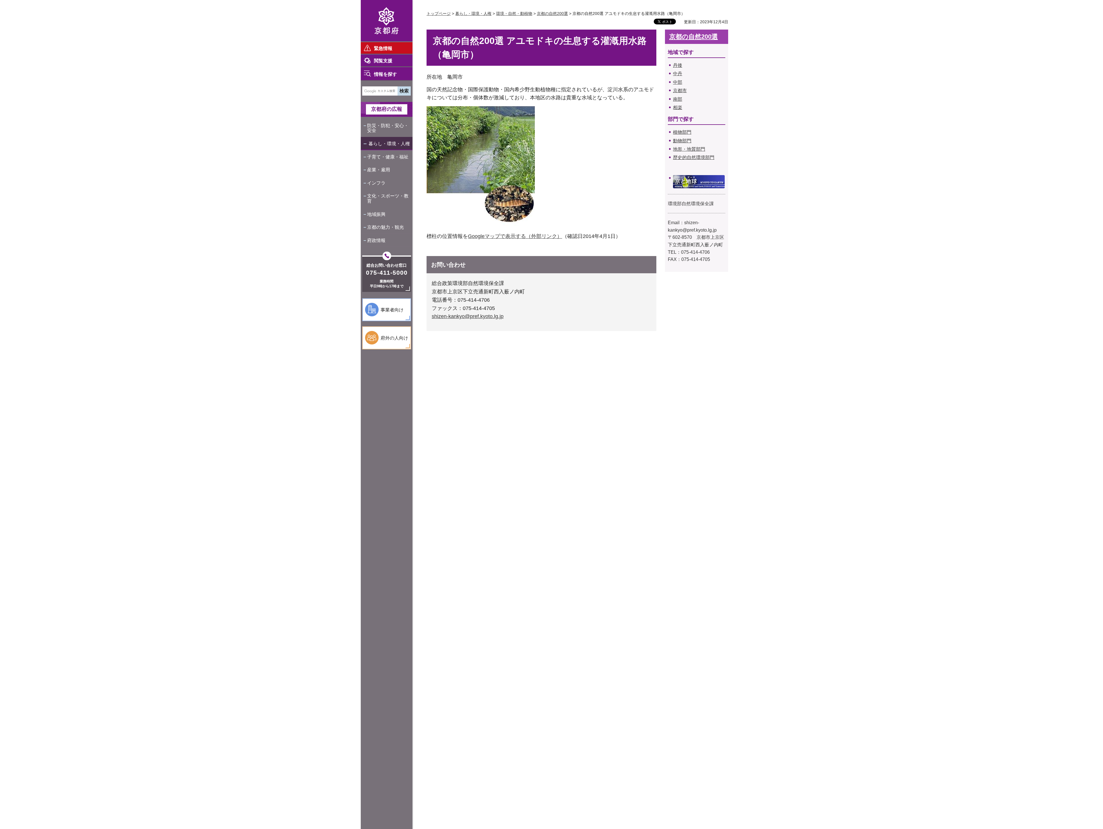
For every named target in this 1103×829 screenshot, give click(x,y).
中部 (677, 82)
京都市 (680, 90)
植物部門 (682, 132)
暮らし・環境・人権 (389, 143)
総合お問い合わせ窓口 (387, 265)
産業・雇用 (378, 169)
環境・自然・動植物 (514, 13)
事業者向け (392, 309)
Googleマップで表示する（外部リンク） (515, 236)
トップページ (439, 13)
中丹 (677, 73)
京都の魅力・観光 (385, 227)
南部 (677, 99)
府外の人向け (394, 338)
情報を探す (385, 74)
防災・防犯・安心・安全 (387, 128)
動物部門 (682, 140)
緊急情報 (383, 48)
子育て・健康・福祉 (387, 156)
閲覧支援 (383, 60)
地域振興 (376, 214)
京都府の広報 (386, 109)
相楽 (677, 107)
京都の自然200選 (552, 13)
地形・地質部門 (689, 149)
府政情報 (376, 240)
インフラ (376, 183)
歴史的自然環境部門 (693, 157)
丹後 (677, 65)
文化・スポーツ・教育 (387, 198)
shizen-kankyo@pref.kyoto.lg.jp (468, 316)
